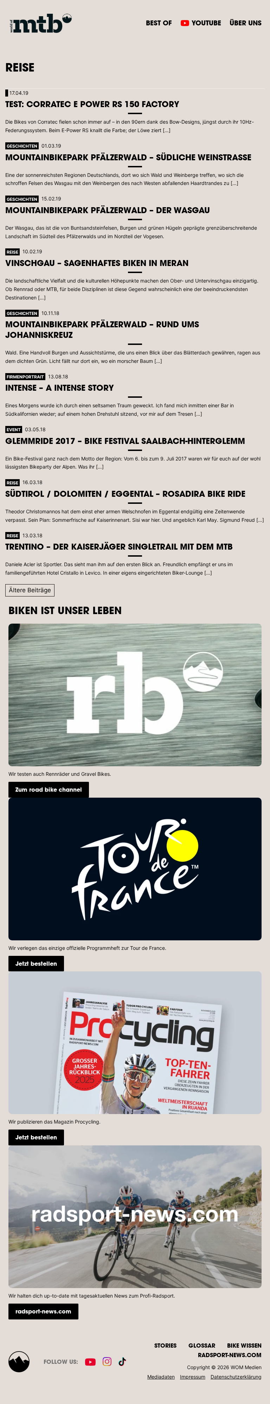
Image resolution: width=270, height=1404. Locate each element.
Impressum (192, 1377)
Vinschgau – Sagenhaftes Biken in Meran (96, 262)
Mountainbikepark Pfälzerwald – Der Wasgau (107, 209)
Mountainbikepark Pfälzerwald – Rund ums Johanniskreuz (102, 329)
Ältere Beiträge (30, 590)
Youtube (206, 22)
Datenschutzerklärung (236, 1377)
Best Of (159, 22)
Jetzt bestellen (36, 963)
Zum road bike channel (48, 789)
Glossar (201, 1345)
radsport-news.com (43, 1311)
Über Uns (246, 22)
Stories (165, 1345)
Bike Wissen (244, 1345)
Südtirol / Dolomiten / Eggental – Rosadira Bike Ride (125, 493)
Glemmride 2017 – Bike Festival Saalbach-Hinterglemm (125, 440)
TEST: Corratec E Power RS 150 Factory (92, 103)
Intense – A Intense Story (59, 387)
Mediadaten (161, 1377)
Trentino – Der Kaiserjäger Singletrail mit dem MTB (119, 546)
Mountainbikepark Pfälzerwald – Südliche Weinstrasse (128, 156)
